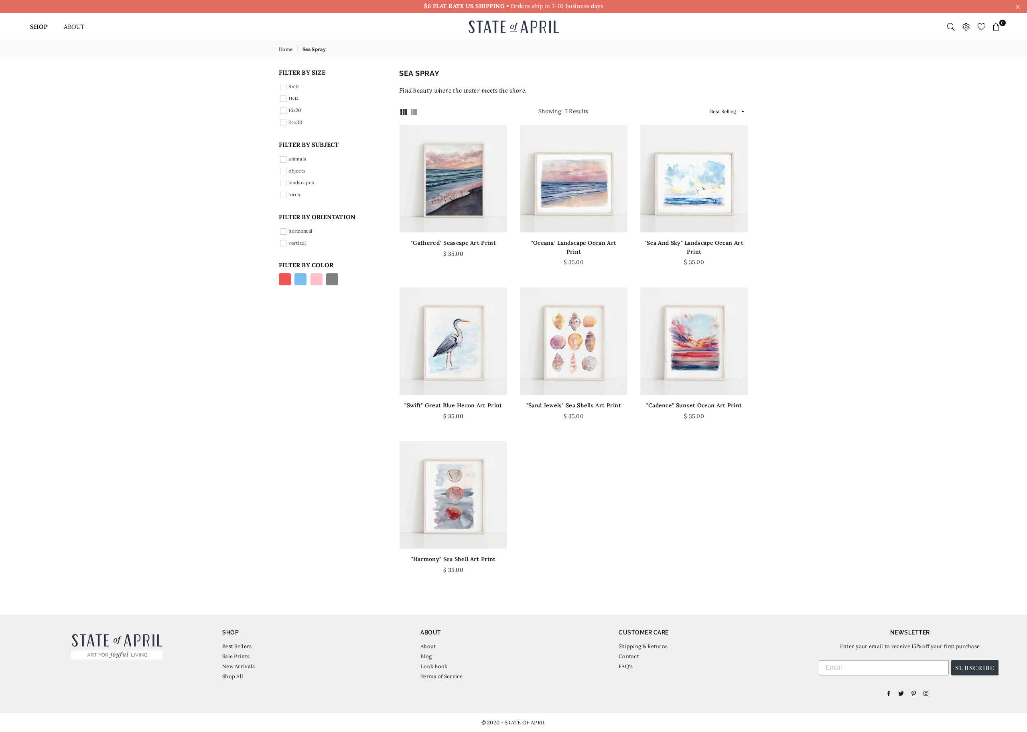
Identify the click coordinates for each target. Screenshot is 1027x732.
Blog (426, 656)
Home (286, 49)
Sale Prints (236, 656)
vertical (297, 243)
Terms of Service (441, 676)
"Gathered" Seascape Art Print (453, 242)
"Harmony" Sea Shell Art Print (453, 559)
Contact (629, 656)
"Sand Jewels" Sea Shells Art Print (573, 405)
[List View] (414, 111)
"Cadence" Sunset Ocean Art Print (694, 405)
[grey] (332, 279)
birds (294, 194)
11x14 (293, 98)
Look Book (434, 666)
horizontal (300, 231)
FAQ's (626, 666)
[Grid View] (403, 111)
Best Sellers (237, 646)
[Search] (951, 27)
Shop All (232, 676)
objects (297, 170)
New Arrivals (238, 666)
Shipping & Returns (643, 646)
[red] (285, 279)
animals (297, 159)
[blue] (300, 279)
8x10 (293, 86)
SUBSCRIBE (975, 667)
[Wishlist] (981, 27)
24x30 (295, 122)
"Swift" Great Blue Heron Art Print (453, 405)
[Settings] (966, 27)
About (428, 646)
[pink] (317, 279)
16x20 (294, 110)
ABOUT (74, 27)
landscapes (301, 182)
